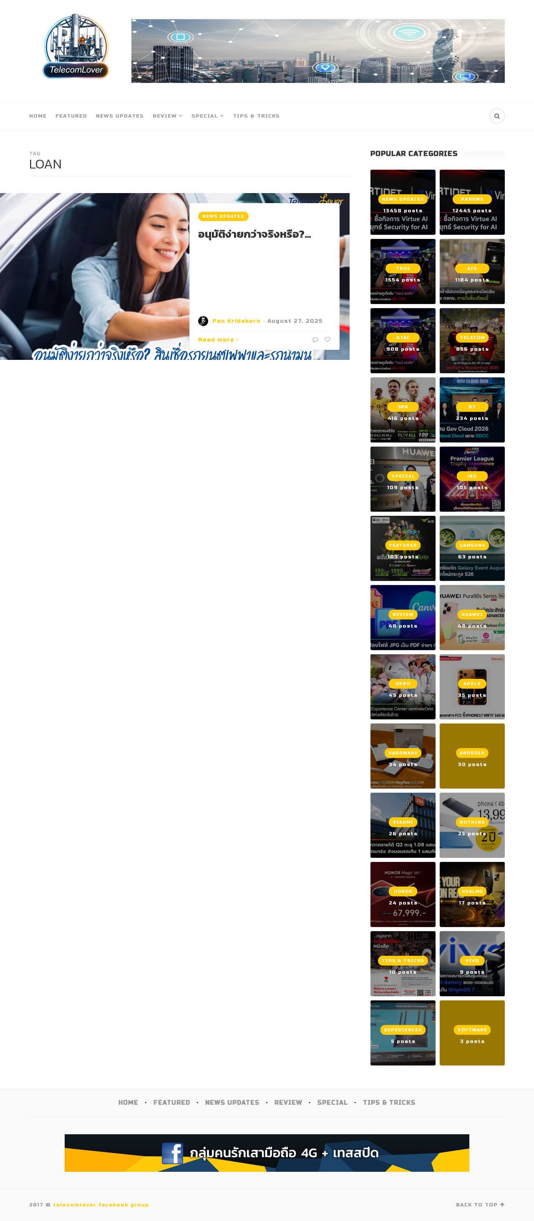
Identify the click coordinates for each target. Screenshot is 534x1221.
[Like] (326, 340)
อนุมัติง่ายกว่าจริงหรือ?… (254, 234)
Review (165, 116)
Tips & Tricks (256, 116)
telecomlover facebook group (101, 1205)
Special (204, 116)
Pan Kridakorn (236, 321)
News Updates (120, 116)
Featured (71, 116)
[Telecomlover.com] (76, 51)
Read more (216, 340)
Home (38, 116)
